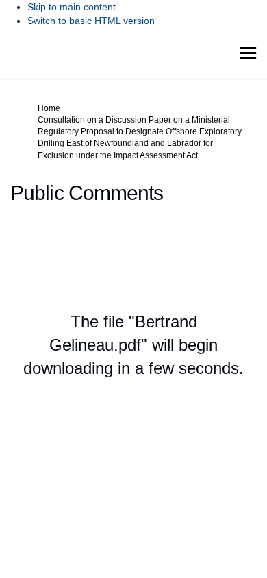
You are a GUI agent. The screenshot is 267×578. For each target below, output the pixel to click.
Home (49, 108)
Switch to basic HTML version (91, 20)
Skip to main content (71, 6)
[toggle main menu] (248, 53)
